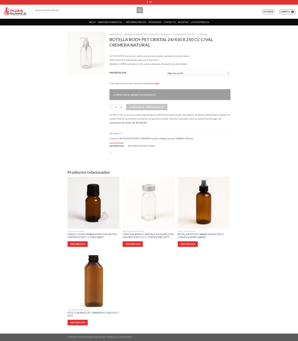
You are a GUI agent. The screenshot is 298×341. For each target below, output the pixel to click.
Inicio (92, 22)
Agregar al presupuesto (146, 106)
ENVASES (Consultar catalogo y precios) (147, 34)
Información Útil (136, 22)
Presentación (117, 73)
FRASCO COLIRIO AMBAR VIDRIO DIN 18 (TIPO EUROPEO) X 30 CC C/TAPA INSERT (92, 235)
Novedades (155, 22)
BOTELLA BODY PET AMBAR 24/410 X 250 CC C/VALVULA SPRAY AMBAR (201, 235)
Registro (183, 22)
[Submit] (140, 10)
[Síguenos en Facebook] (147, 2)
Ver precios (77, 244)
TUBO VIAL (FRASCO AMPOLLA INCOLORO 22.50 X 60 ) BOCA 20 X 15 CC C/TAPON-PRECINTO (148, 235)
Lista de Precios (200, 22)
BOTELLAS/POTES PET (184, 34)
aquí (157, 83)
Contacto (170, 22)
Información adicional (141, 146)
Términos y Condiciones (118, 337)
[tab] (116, 146)
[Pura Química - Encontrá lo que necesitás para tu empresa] (15, 12)
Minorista (115, 34)
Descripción (116, 146)
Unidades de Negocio (110, 22)
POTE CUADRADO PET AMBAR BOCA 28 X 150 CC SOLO (93, 314)
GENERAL (203, 34)
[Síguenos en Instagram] (150, 2)
